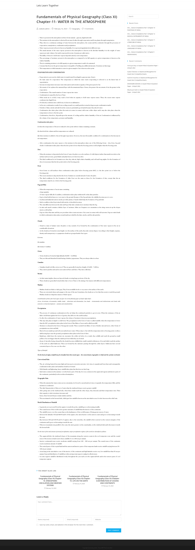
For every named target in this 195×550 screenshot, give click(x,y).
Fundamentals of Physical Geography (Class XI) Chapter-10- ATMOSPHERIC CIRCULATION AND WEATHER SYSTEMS (50, 481)
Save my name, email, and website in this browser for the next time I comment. (66, 525)
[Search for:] (142, 16)
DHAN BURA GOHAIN (133, 84)
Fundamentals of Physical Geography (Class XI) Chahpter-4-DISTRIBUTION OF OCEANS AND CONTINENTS (107, 479)
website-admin (44, 29)
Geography (76, 29)
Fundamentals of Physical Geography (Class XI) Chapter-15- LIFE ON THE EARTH (78, 478)
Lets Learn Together (48, 5)
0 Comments (89, 29)
